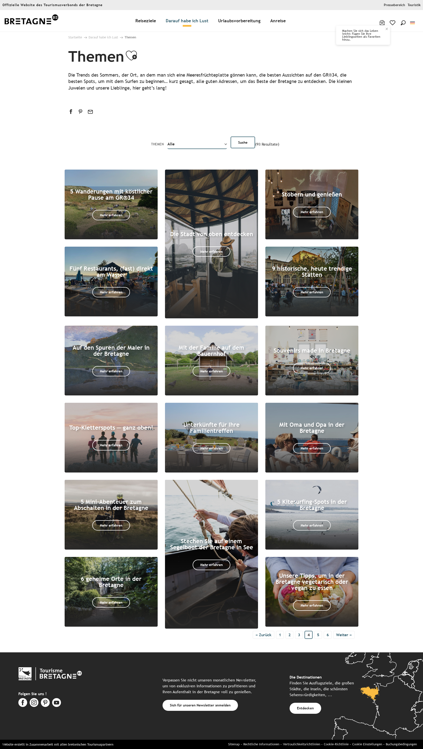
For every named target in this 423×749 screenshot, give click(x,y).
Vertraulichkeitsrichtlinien (301, 744)
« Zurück (263, 635)
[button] (403, 22)
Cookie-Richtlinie (336, 744)
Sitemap (234, 744)
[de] (413, 23)
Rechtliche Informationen (261, 744)
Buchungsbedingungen (401, 744)
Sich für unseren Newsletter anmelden (200, 705)
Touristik (414, 5)
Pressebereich (394, 5)
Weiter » (344, 635)
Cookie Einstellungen (367, 744)
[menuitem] (31, 21)
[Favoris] (393, 22)
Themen (157, 144)
